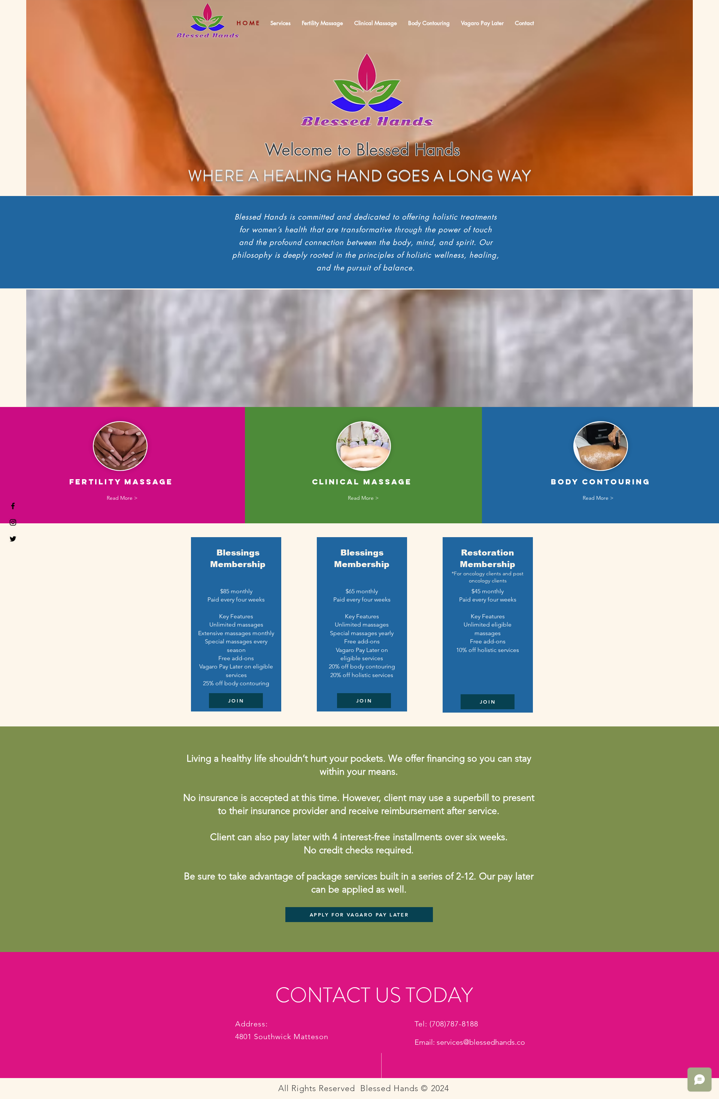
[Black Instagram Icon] (13, 522)
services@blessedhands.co (481, 1042)
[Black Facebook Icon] (13, 506)
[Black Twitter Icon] (13, 539)
